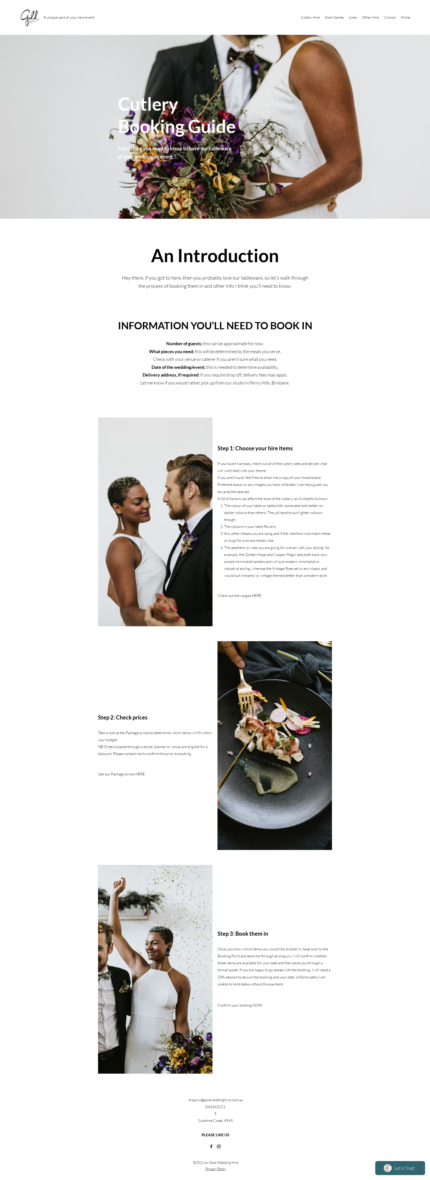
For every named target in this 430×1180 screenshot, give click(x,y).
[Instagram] (218, 1146)
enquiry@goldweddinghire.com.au (216, 1099)
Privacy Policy (216, 1169)
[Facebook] (211, 1146)
